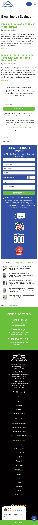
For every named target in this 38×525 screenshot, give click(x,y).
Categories (18, 263)
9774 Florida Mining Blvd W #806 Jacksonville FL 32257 (19, 341)
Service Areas (19, 465)
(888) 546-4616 (19, 367)
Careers (19, 491)
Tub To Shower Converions (19, 435)
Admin (5, 30)
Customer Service (19, 413)
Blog (19, 479)
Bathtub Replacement (19, 431)
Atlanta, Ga (19, 445)
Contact (19, 401)
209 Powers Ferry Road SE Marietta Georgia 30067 (19, 322)
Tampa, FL (19, 461)
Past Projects (19, 495)
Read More (4, 49)
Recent (7, 263)
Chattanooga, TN (19, 449)
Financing (19, 409)
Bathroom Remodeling (19, 423)
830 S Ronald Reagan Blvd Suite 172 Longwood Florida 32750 (19, 332)
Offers (19, 483)
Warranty (19, 405)
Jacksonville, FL (19, 453)
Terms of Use (18, 127)
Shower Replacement (19, 427)
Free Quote (19, 522)
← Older (5, 137)
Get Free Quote (19, 193)
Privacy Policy (27, 127)
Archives (31, 263)
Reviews (19, 487)
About (19, 475)
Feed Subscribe (19, 131)
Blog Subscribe (19, 109)
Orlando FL (19, 457)
